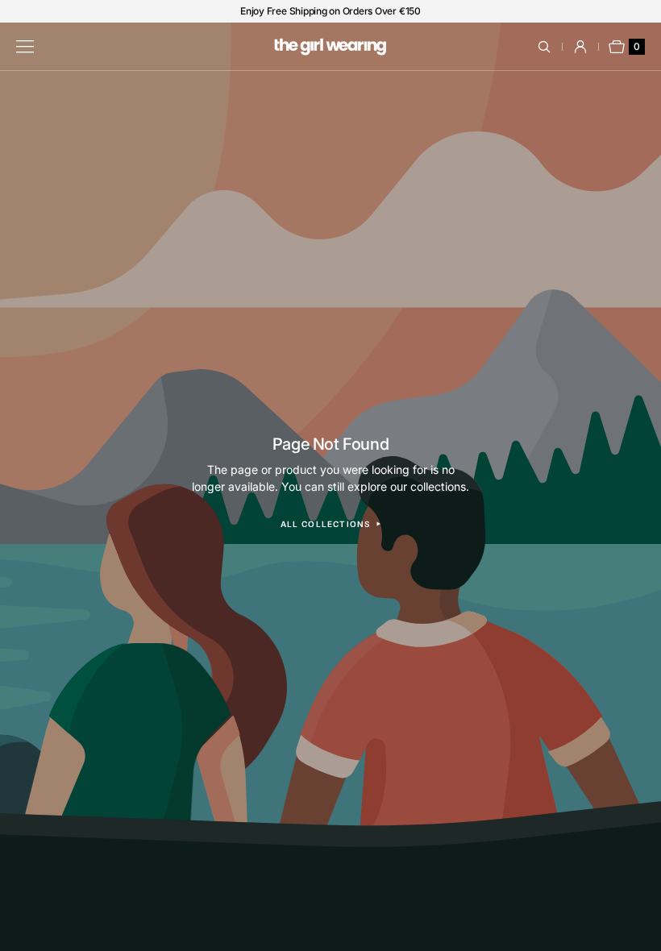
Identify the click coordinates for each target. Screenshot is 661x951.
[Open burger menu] (25, 46)
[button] (553, 47)
